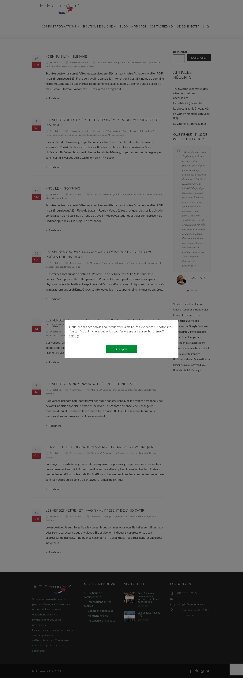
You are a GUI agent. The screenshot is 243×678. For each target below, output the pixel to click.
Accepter (121, 349)
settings (74, 336)
